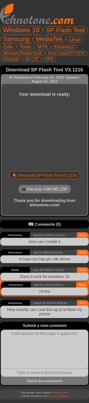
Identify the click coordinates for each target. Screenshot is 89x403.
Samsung (16, 38)
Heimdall (11, 59)
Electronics (64, 47)
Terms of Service (59, 396)
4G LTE (32, 59)
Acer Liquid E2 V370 (66, 53)
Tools (25, 46)
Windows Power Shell (22, 53)
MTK (43, 46)
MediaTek (49, 38)
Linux (75, 39)
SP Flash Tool (65, 30)
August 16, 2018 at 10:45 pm (50, 303)
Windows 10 (21, 30)
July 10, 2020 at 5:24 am (47, 252)
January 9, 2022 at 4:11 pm (49, 235)
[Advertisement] (44, 133)
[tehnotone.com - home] (37, 13)
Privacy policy (60, 392)
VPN (49, 59)
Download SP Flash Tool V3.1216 (47, 175)
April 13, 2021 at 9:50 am (48, 284)
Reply (82, 235)
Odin (8, 46)
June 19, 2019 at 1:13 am (48, 270)
